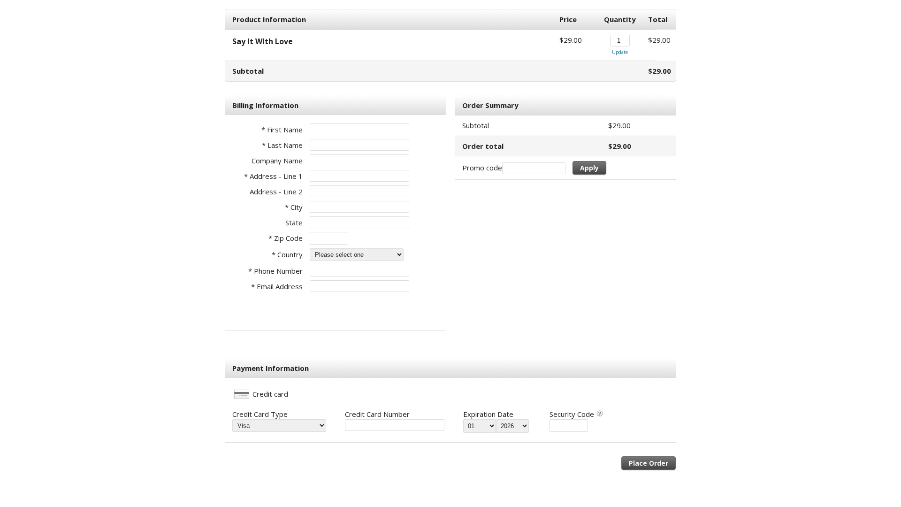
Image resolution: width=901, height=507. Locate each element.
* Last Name (282, 145)
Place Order (648, 463)
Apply (589, 167)
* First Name (282, 129)
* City (294, 207)
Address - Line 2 (276, 191)
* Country (287, 254)
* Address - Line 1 (273, 176)
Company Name (277, 160)
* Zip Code (285, 238)
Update (620, 52)
